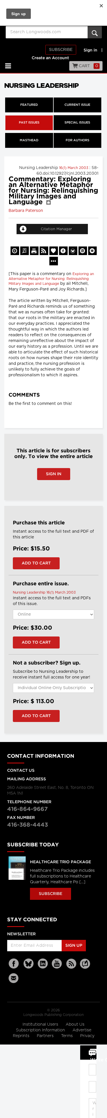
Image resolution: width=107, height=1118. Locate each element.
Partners (46, 1036)
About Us (75, 1024)
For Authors (77, 140)
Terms (67, 1036)
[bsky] (28, 963)
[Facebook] (14, 963)
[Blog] (85, 967)
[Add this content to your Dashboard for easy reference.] (53, 250)
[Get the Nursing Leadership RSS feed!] (44, 250)
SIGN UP (73, 945)
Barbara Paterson (26, 211)
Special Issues (77, 122)
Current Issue (77, 105)
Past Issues (29, 122)
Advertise (81, 1030)
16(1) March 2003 (74, 168)
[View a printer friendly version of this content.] (34, 250)
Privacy (87, 1036)
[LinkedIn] (43, 963)
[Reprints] (15, 250)
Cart (88, 66)
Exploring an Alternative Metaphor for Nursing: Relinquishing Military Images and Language (51, 278)
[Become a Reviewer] (24, 250)
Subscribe (60, 50)
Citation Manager (56, 229)
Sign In (53, 474)
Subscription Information (40, 1030)
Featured (29, 105)
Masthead (29, 140)
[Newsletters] (14, 978)
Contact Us (21, 770)
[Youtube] (57, 963)
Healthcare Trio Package (60, 862)
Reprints (22, 1036)
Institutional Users (41, 1024)
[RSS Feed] (71, 963)
